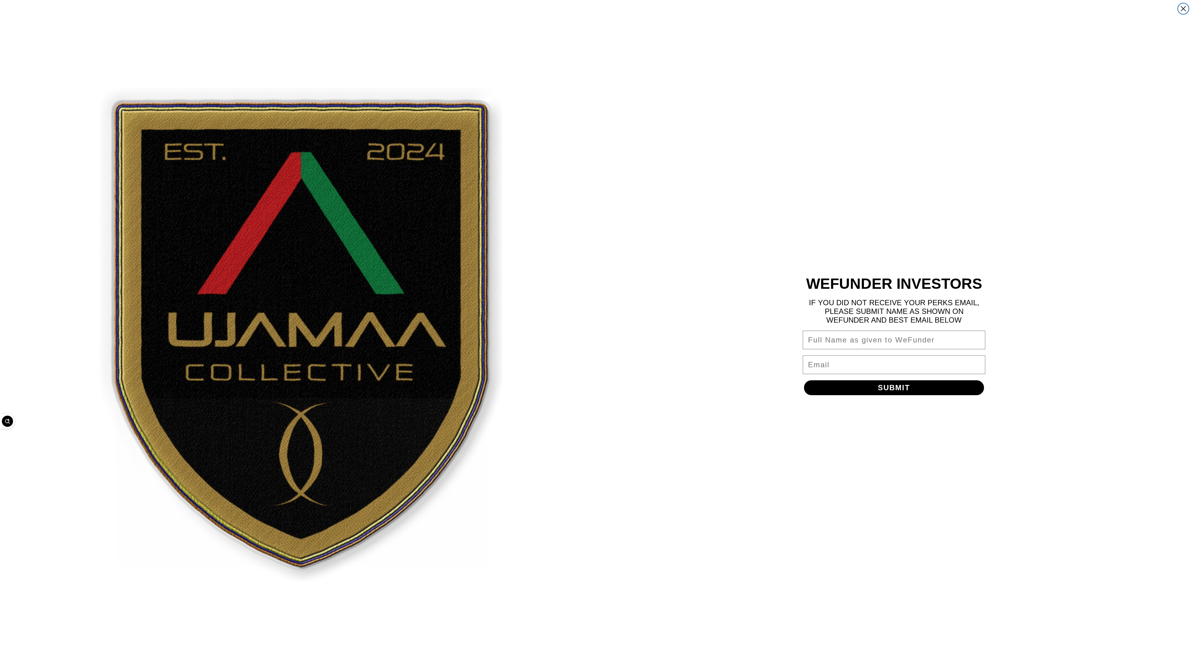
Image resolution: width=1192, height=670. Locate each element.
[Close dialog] (1183, 8)
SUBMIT (894, 387)
